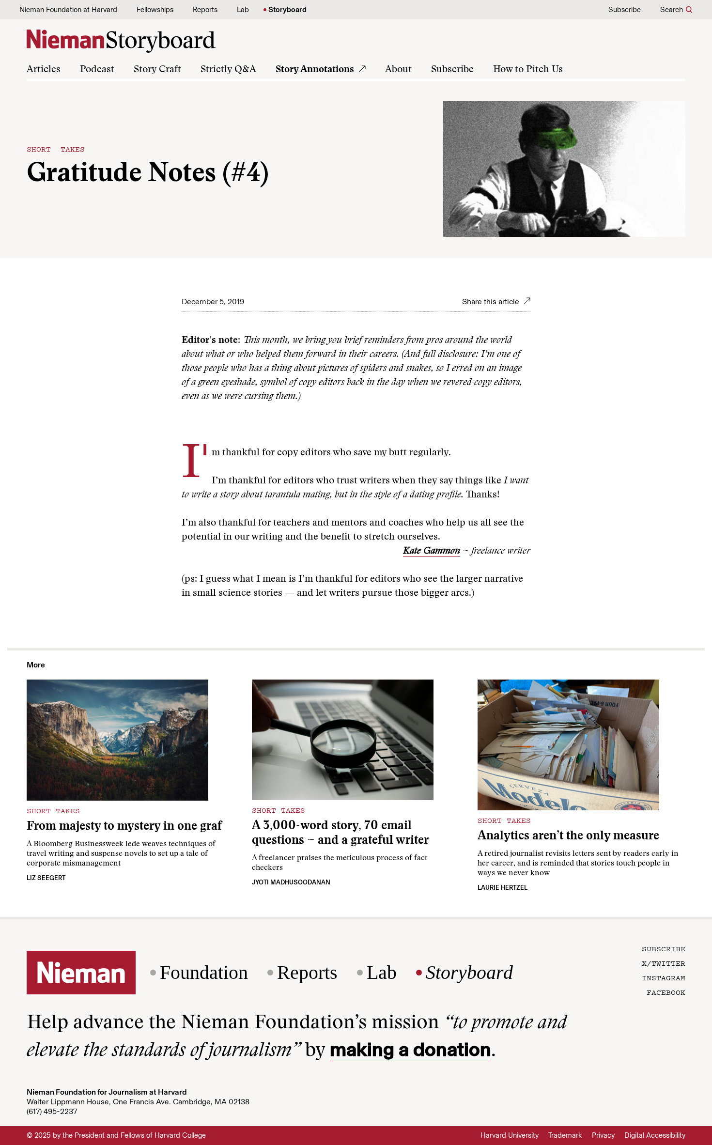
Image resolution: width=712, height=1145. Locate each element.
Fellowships (155, 9)
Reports (205, 9)
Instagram (663, 977)
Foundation (204, 972)
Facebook (666, 992)
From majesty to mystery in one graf (124, 827)
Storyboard (287, 9)
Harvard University (509, 1135)
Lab (243, 9)
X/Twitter (663, 963)
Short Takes (56, 149)
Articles (44, 70)
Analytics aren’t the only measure (568, 837)
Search (671, 9)
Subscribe (624, 9)
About (398, 70)
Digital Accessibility (654, 1135)
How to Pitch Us (528, 70)
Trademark (565, 1135)
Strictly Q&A (228, 70)
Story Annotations (315, 70)
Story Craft (157, 70)
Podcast (97, 70)
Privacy (603, 1135)
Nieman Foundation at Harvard (68, 9)
